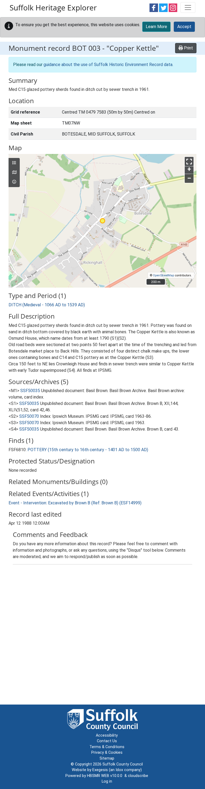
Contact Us (107, 741)
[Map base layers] (14, 172)
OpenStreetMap (163, 275)
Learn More (156, 26)
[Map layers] (14, 163)
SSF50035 (30, 390)
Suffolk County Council (122, 764)
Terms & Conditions (106, 747)
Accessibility (107, 735)
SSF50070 (29, 416)
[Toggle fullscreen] (189, 161)
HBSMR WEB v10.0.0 (105, 775)
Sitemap (107, 758)
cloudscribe (138, 775)
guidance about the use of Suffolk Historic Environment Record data (108, 64)
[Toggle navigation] (187, 7)
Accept (184, 26)
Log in (107, 781)
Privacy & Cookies (107, 752)
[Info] (14, 182)
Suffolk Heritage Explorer (53, 7)
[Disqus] (102, 635)
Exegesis (100, 770)
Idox (119, 770)
